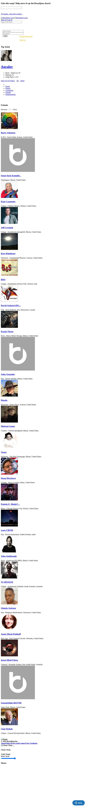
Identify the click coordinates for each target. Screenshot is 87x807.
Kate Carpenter (8, 201)
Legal (17, 743)
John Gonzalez (8, 374)
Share (22, 81)
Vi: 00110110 (7, 582)
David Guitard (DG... (11, 305)
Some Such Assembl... (11, 175)
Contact (22, 743)
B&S (3, 279)
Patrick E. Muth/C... (10, 504)
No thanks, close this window (11, 14)
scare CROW (7, 530)
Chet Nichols (7, 729)
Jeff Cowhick (7, 227)
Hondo (4, 400)
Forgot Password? (26, 36)
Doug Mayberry (8, 478)
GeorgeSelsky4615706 (11, 703)
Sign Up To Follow (8, 81)
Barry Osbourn (8, 133)
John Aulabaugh (9, 556)
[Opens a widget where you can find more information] (78, 803)
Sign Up (23, 40)
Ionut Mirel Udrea (9, 660)
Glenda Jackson (8, 608)
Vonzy (4, 452)
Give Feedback (31, 743)
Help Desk (10, 743)
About (3, 743)
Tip (17, 81)
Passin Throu (7, 331)
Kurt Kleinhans (8, 253)
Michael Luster (8, 426)
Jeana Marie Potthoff (11, 634)
